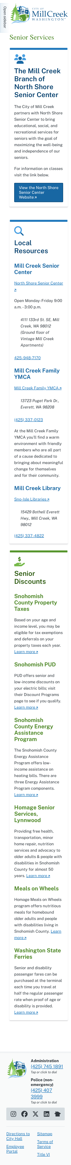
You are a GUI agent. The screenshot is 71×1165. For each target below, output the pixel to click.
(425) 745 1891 (47, 1066)
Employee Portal (15, 1149)
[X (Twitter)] (35, 1114)
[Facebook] (24, 1114)
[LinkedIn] (46, 1114)
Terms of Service (45, 1144)
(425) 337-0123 (28, 419)
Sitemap (44, 1133)
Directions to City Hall (18, 1136)
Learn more (24, 651)
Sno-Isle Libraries (30, 499)
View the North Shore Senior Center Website (38, 192)
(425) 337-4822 (29, 535)
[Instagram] (13, 1114)
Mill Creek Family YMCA (36, 388)
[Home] (40, 14)
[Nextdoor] (57, 1114)
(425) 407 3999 (41, 1093)
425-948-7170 (27, 357)
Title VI (43, 1154)
